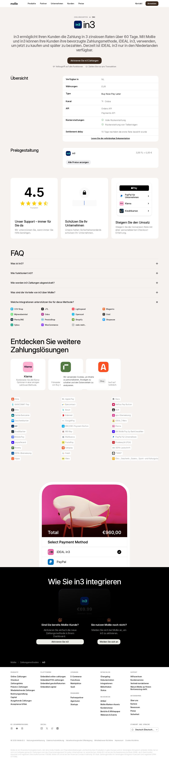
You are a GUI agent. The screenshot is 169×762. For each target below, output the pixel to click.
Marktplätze (76, 683)
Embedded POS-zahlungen (52, 680)
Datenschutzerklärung (55, 740)
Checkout (15, 680)
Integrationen (106, 683)
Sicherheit (134, 714)
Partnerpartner (77, 697)
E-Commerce (76, 676)
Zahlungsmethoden (29, 662)
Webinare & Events (108, 715)
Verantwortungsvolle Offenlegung (79, 740)
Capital (14, 697)
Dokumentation (107, 680)
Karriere (133, 704)
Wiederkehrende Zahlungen (23, 690)
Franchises (75, 680)
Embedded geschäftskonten (53, 683)
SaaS (73, 687)
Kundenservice (136, 680)
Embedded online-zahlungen (53, 676)
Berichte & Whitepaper (110, 711)
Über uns (134, 700)
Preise (133, 711)
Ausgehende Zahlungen (21, 701)
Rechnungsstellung (19, 694)
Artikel (103, 701)
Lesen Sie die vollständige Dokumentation (110, 138)
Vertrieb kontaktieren (139, 683)
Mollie (13, 662)
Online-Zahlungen (18, 676)
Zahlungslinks (17, 683)
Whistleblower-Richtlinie (103, 740)
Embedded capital (48, 687)
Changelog (105, 676)
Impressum (119, 740)
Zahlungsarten (81, 17)
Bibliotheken (105, 687)
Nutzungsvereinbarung (36, 740)
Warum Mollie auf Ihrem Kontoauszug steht (140, 688)
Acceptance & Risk (19, 704)
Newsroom (135, 707)
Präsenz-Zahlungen (19, 687)
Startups (74, 704)
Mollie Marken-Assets (110, 704)
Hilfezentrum (136, 676)
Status (103, 690)
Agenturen (75, 701)
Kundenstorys (106, 708)
